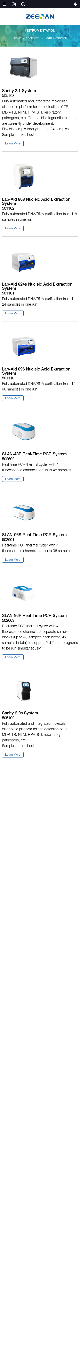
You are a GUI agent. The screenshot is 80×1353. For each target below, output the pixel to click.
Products (32, 38)
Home (17, 38)
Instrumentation (56, 38)
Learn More (13, 143)
